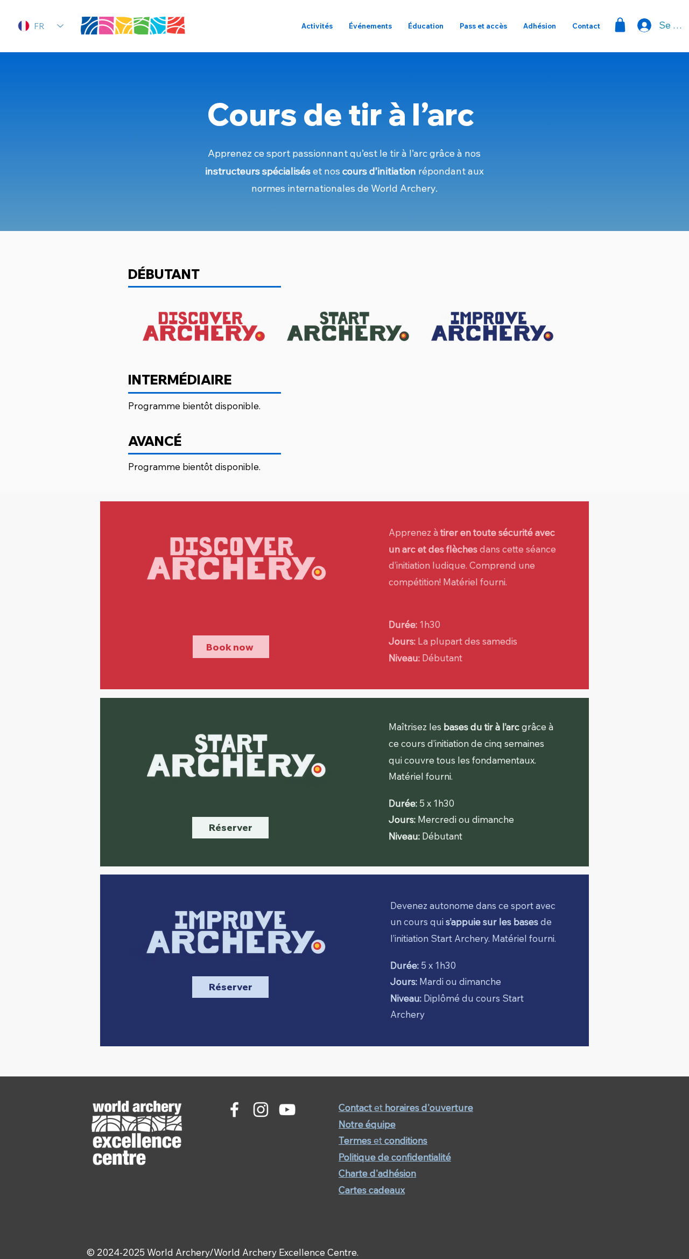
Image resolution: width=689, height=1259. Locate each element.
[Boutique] (620, 25)
